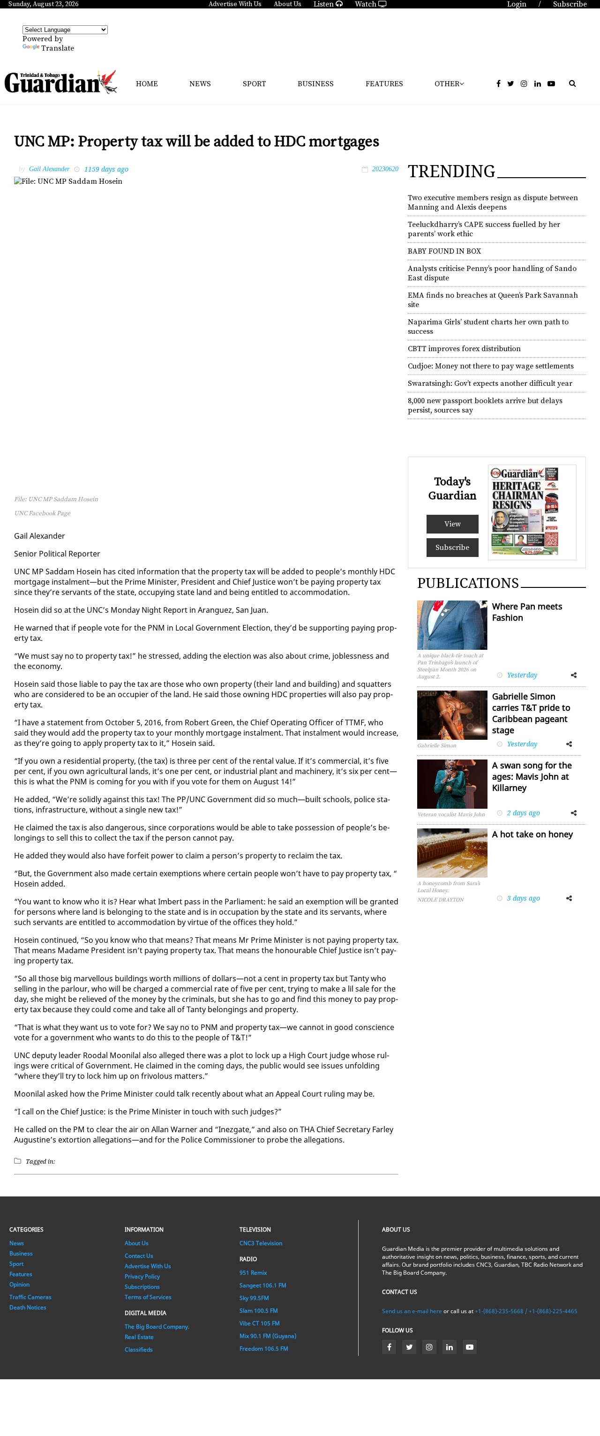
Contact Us (139, 1256)
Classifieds (139, 1349)
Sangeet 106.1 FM (263, 1285)
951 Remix (253, 1273)
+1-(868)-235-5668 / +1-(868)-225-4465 (526, 1311)
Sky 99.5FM (254, 1298)
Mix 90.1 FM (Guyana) (268, 1336)
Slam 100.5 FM (259, 1311)
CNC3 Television (261, 1243)
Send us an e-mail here (412, 1311)
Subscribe (452, 547)
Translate (57, 48)
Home (147, 84)
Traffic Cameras (30, 1297)
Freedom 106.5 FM (264, 1349)
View (452, 524)
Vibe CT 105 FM (260, 1323)
